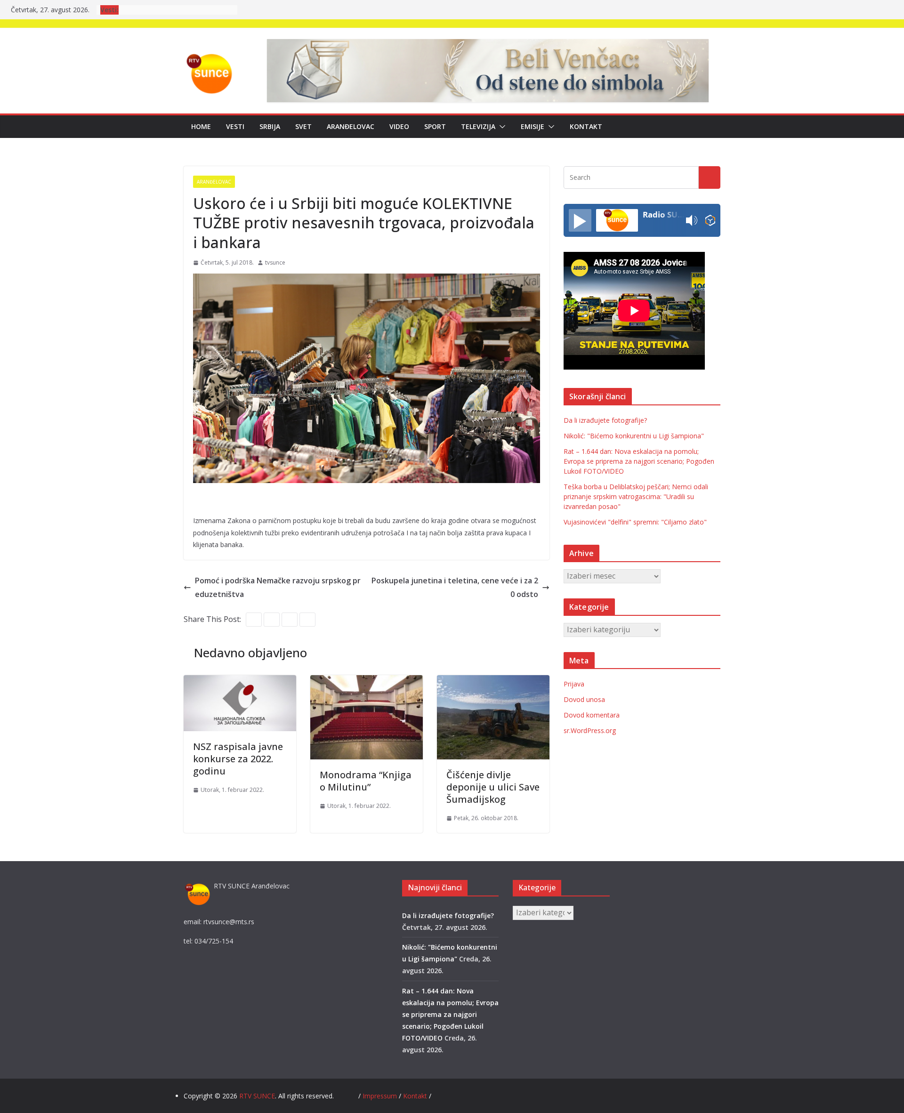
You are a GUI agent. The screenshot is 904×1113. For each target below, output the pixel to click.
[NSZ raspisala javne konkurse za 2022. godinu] (240, 682)
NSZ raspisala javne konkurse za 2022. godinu (238, 758)
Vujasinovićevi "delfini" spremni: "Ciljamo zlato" (635, 521)
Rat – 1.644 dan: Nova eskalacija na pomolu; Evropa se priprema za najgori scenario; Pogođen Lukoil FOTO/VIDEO (639, 461)
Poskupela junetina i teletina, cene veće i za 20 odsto (454, 587)
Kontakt (586, 126)
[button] (500, 126)
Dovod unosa (584, 699)
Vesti (235, 126)
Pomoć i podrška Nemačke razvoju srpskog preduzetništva (278, 587)
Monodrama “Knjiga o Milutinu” (366, 780)
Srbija (269, 126)
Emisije (532, 126)
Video (399, 126)
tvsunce (275, 262)
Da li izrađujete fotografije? (605, 420)
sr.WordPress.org (590, 730)
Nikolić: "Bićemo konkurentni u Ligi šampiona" (634, 435)
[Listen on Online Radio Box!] (710, 220)
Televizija (478, 126)
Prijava (574, 683)
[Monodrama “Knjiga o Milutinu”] (366, 682)
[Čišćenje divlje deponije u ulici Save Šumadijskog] (493, 682)
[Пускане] (580, 220)
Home (201, 126)
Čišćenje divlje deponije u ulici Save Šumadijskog (493, 787)
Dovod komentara (592, 714)
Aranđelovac (350, 126)
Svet (303, 126)
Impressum (381, 1095)
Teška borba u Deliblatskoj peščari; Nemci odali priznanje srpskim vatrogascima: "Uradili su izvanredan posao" (636, 496)
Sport (435, 126)
